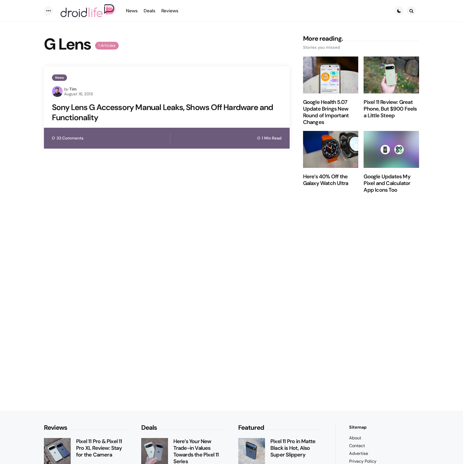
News (59, 78)
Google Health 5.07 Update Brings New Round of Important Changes (326, 112)
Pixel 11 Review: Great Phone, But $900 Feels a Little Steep (390, 109)
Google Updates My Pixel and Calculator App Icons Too (387, 183)
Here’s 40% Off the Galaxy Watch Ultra (325, 180)
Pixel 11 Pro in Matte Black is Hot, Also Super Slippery (292, 448)
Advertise (358, 453)
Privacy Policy (362, 461)
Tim (73, 89)
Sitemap (358, 427)
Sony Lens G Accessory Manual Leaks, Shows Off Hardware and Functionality (162, 112)
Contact (357, 445)
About (355, 438)
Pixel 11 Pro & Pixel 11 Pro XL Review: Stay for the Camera (99, 448)
